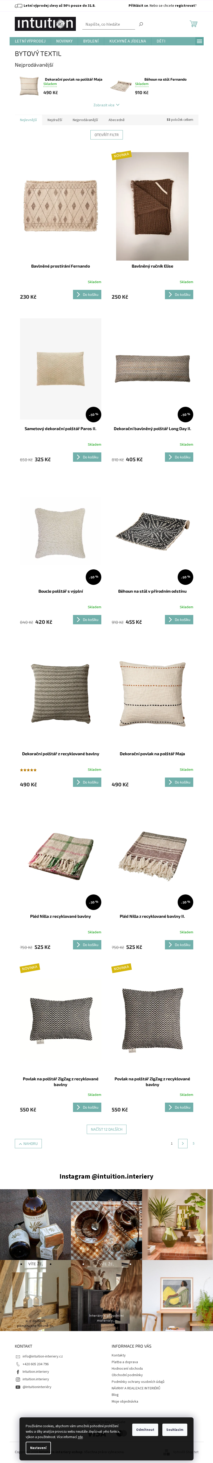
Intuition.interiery (36, 1371)
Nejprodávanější (85, 120)
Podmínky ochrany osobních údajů (138, 1381)
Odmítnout (145, 1429)
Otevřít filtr (107, 134)
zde (80, 1437)
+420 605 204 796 (36, 1364)
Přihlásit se (138, 5)
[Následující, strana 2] (183, 1143)
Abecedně (117, 120)
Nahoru (30, 1143)
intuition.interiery (36, 1379)
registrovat (185, 5)
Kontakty (119, 1355)
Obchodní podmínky (127, 1375)
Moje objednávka (125, 1401)
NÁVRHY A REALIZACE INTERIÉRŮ (136, 1388)
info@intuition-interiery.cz (43, 1356)
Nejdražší (55, 120)
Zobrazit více (104, 105)
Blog (115, 1394)
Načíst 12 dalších (106, 1129)
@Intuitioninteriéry (37, 1387)
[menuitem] (30, 41)
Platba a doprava (125, 1362)
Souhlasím (174, 1429)
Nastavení (38, 1448)
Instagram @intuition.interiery (106, 1176)
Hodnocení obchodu (127, 1368)
